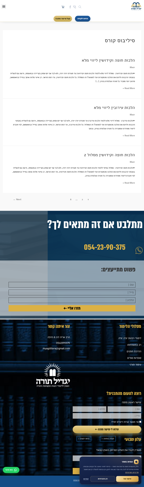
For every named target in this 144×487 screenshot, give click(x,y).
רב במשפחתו (134, 345)
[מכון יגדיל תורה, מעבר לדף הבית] (136, 6)
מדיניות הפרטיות (132, 472)
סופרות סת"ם (134, 358)
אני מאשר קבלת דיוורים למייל (125, 422)
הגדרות (85, 479)
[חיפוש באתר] (80, 7)
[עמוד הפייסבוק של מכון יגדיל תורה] (70, 7)
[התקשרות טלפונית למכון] (74, 7)
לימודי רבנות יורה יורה (129, 338)
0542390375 (63, 343)
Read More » (129, 88)
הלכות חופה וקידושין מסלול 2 (109, 155)
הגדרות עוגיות (77, 480)
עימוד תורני (135, 364)
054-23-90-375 (104, 247)
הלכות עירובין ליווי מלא (114, 107)
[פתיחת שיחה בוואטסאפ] (11, 470)
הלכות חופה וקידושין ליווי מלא (108, 60)
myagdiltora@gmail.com (56, 348)
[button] (3, 6)
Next (17, 199)
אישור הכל (127, 479)
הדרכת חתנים (134, 351)
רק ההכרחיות (103, 479)
